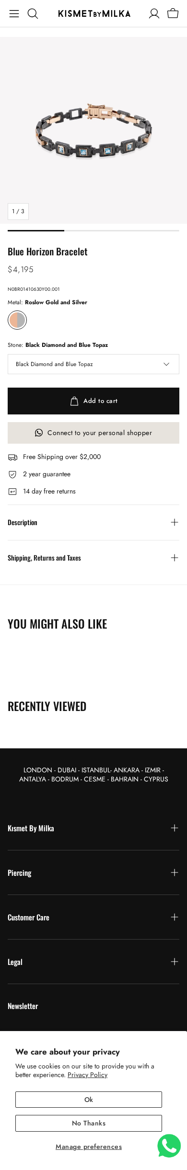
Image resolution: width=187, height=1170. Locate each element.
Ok (89, 1099)
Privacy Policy (87, 1074)
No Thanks (89, 1123)
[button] (14, 13)
